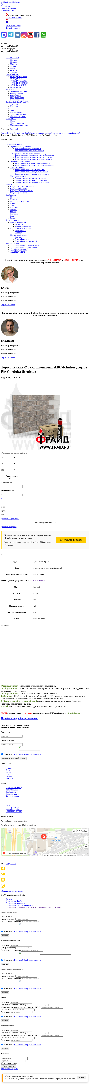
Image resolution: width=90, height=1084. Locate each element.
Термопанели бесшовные (20, 161)
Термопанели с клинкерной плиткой (29, 151)
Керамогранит (20, 224)
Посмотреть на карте (14, 18)
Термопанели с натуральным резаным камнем (33, 159)
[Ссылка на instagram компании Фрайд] (24, 37)
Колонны (14, 214)
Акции (8, 772)
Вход (3, 4)
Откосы (13, 212)
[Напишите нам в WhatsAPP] (43, 37)
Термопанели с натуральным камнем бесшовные (34, 155)
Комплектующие (12, 243)
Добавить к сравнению (10, 519)
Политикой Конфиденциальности (27, 754)
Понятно (81, 1077)
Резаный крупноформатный (26, 241)
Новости (9, 774)
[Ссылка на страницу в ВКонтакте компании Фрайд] (18, 37)
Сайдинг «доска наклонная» (21, 191)
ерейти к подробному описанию (20, 718)
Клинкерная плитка (23, 226)
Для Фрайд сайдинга (18, 250)
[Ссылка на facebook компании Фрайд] (37, 37)
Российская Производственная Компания (8, 8)
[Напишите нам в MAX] (4, 37)
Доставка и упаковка (14, 810)
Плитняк (18, 237)
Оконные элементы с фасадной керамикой (32, 180)
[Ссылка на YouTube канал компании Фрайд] (30, 37)
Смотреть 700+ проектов (71, 540)
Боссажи (13, 210)
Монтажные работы (14, 812)
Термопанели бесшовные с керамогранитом (32, 163)
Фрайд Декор (11, 195)
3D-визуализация (12, 808)
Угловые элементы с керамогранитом (30, 170)
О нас (8, 770)
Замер (8, 805)
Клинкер (18, 233)
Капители (14, 208)
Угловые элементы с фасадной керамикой (31, 172)
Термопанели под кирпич (20, 147)
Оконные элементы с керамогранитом (30, 178)
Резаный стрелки (22, 239)
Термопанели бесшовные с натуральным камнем (34, 165)
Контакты (9, 778)
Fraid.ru (4, 2)
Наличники (15, 197)
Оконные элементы (18, 176)
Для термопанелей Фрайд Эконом (24, 247)
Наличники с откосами (19, 201)
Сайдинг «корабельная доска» (22, 187)
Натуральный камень (18, 235)
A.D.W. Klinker (39, 581)
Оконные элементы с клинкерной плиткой (32, 182)
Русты (12, 203)
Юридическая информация (11, 891)
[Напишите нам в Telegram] (10, 37)
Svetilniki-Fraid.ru (13, 2)
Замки (12, 218)
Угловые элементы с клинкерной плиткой (32, 174)
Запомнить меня (10, 1063)
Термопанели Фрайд (14, 144)
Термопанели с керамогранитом (28, 149)
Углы (12, 205)
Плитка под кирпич (18, 222)
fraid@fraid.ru (11, 864)
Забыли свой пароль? (9, 1069)
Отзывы (9, 776)
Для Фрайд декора (17, 252)
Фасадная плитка (12, 220)
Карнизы (13, 199)
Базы (12, 216)
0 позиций (14, 129)
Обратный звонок (8, 305)
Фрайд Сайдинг (12, 184)
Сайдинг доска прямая (19, 193)
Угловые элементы (17, 168)
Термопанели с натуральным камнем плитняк (33, 157)
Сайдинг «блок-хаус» (18, 189)
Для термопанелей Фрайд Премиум (24, 245)
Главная (9, 768)
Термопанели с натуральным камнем (25, 153)
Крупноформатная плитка (20, 229)
